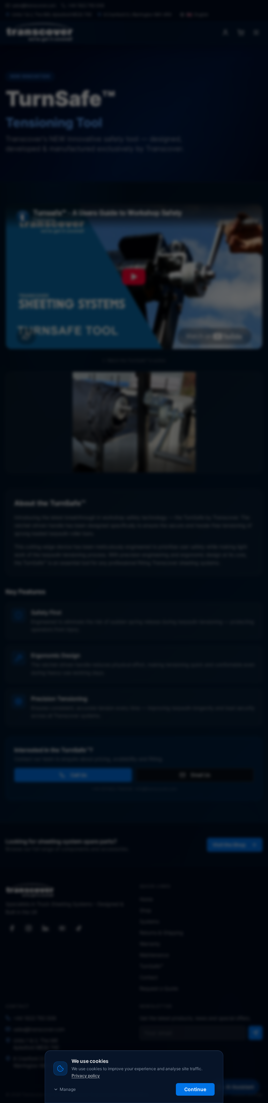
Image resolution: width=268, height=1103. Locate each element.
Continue (195, 1089)
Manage (68, 1089)
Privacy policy (86, 1075)
